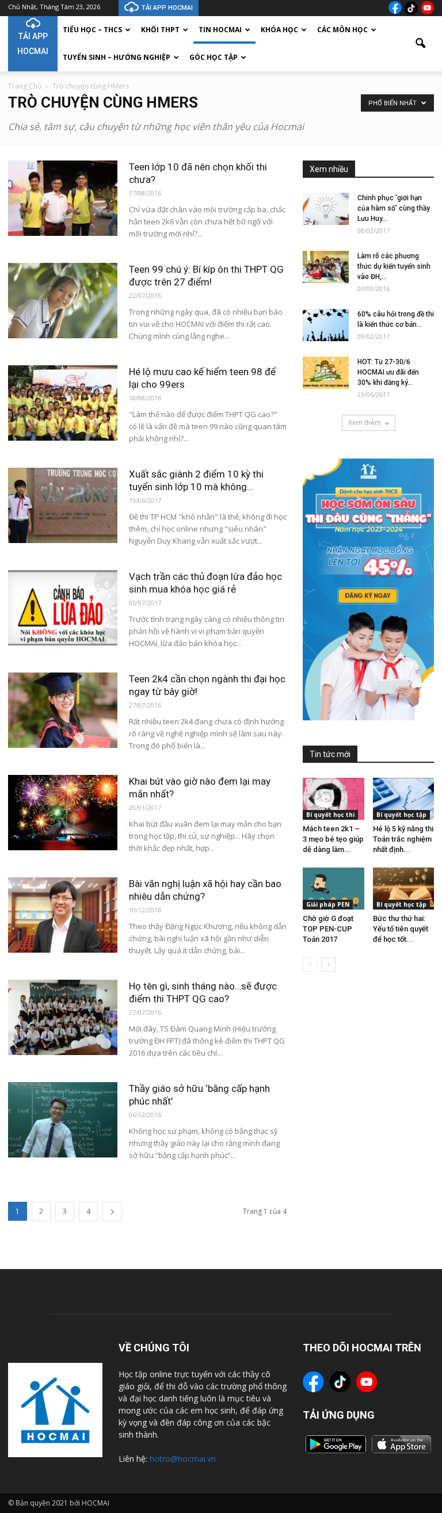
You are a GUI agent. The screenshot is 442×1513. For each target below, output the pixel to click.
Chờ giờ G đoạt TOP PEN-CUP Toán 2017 (328, 928)
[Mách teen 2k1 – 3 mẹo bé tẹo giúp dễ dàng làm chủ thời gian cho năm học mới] (333, 799)
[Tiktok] (411, 8)
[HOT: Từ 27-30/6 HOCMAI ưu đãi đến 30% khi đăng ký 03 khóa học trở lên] (326, 373)
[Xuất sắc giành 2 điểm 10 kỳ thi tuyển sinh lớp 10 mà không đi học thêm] (62, 505)
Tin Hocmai (220, 30)
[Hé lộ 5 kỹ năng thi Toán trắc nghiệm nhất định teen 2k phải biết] (404, 799)
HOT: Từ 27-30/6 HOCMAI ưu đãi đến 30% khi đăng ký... (388, 372)
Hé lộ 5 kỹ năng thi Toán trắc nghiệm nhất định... (403, 839)
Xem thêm (364, 422)
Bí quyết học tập (401, 815)
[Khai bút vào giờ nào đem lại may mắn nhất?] (62, 812)
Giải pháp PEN (327, 904)
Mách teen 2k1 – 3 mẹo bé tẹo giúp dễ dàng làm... (333, 839)
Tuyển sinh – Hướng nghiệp (116, 57)
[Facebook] (395, 7)
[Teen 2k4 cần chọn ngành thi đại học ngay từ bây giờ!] (62, 710)
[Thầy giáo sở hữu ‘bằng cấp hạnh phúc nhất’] (62, 1119)
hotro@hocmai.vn (183, 1458)
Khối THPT (160, 30)
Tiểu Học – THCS (92, 30)
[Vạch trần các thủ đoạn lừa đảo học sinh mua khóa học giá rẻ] (62, 607)
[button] (420, 44)
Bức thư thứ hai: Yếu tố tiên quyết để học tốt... (400, 928)
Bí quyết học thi (330, 815)
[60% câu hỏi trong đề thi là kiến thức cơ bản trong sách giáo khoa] (326, 325)
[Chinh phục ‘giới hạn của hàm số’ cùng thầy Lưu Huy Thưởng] (326, 209)
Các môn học (342, 30)
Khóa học (279, 30)
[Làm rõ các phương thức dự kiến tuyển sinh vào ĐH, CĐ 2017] (326, 267)
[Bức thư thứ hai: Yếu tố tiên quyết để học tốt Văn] (404, 889)
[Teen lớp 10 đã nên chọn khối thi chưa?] (62, 198)
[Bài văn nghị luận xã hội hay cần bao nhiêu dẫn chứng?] (62, 915)
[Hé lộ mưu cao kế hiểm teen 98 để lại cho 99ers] (62, 403)
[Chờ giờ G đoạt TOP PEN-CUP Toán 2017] (333, 889)
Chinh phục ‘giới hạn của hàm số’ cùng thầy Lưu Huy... (393, 208)
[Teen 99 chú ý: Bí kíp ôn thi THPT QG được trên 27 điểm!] (62, 300)
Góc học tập (213, 57)
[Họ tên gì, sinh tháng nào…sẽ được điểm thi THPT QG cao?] (62, 1017)
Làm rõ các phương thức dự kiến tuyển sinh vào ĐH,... (393, 266)
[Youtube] (427, 7)
